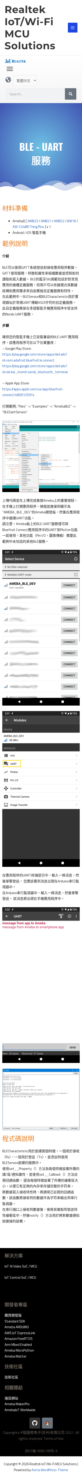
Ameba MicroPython (19, 1350)
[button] (10, 69)
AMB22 (59, 221)
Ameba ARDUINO (17, 1327)
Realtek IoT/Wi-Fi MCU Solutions (30, 27)
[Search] (70, 94)
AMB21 (46, 221)
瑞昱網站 (11, 1398)
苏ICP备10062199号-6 (41, 1451)
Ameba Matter (15, 1356)
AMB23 (33, 221)
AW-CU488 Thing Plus (28, 226)
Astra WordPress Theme (49, 1470)
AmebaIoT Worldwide (20, 1410)
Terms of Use (54, 1438)
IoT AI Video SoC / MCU (21, 1266)
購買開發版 (13, 1315)
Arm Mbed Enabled (18, 1344)
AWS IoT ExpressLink (20, 1333)
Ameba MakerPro (17, 1404)
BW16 (71, 221)
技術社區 (11, 1377)
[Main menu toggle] (73, 28)
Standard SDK (15, 1321)
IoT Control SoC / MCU (20, 1277)
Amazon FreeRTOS (19, 1338)
